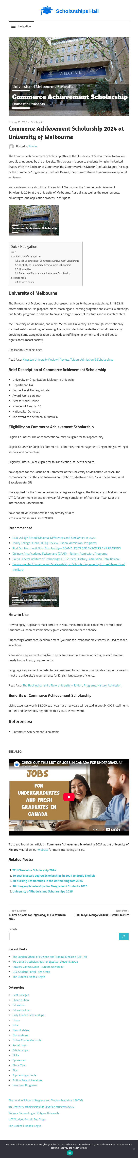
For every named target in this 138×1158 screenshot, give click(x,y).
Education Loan (22, 1010)
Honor (16, 1020)
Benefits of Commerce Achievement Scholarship (44, 273)
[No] (133, 1149)
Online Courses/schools (27, 1040)
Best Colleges (21, 995)
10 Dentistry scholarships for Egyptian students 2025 (45, 961)
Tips (15, 1070)
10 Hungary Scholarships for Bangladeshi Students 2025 (49, 886)
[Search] (124, 936)
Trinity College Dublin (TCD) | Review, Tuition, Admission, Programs (54, 543)
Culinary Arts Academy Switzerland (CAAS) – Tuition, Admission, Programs (59, 553)
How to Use (25, 269)
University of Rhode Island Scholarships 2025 (42, 891)
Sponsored (19, 1060)
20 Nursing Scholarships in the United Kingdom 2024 (47, 880)
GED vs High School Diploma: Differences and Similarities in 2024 (53, 537)
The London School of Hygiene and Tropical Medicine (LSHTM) (50, 957)
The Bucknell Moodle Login (29, 977)
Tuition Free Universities (27, 1080)
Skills (16, 1055)
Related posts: (26, 282)
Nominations (20, 1035)
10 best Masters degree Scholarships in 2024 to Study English (53, 875)
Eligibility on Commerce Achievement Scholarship (45, 265)
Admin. (33, 146)
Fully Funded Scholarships (28, 1015)
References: (19, 278)
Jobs (15, 1025)
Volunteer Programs (25, 1085)
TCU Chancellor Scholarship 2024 (34, 870)
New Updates (21, 1030)
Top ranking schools (24, 1075)
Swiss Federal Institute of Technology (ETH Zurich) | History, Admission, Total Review (65, 559)
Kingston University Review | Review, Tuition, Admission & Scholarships (68, 359)
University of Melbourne (27, 256)
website (43, 849)
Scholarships (37, 122)
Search (13, 929)
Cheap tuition (21, 1000)
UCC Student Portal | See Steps (31, 972)
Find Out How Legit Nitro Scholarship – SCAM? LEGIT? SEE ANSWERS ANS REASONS (66, 548)
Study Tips (19, 1065)
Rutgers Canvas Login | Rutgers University (38, 966)
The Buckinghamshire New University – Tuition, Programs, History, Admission (72, 685)
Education (19, 1005)
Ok (69, 1153)
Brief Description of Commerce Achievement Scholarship (49, 261)
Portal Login (20, 1045)
